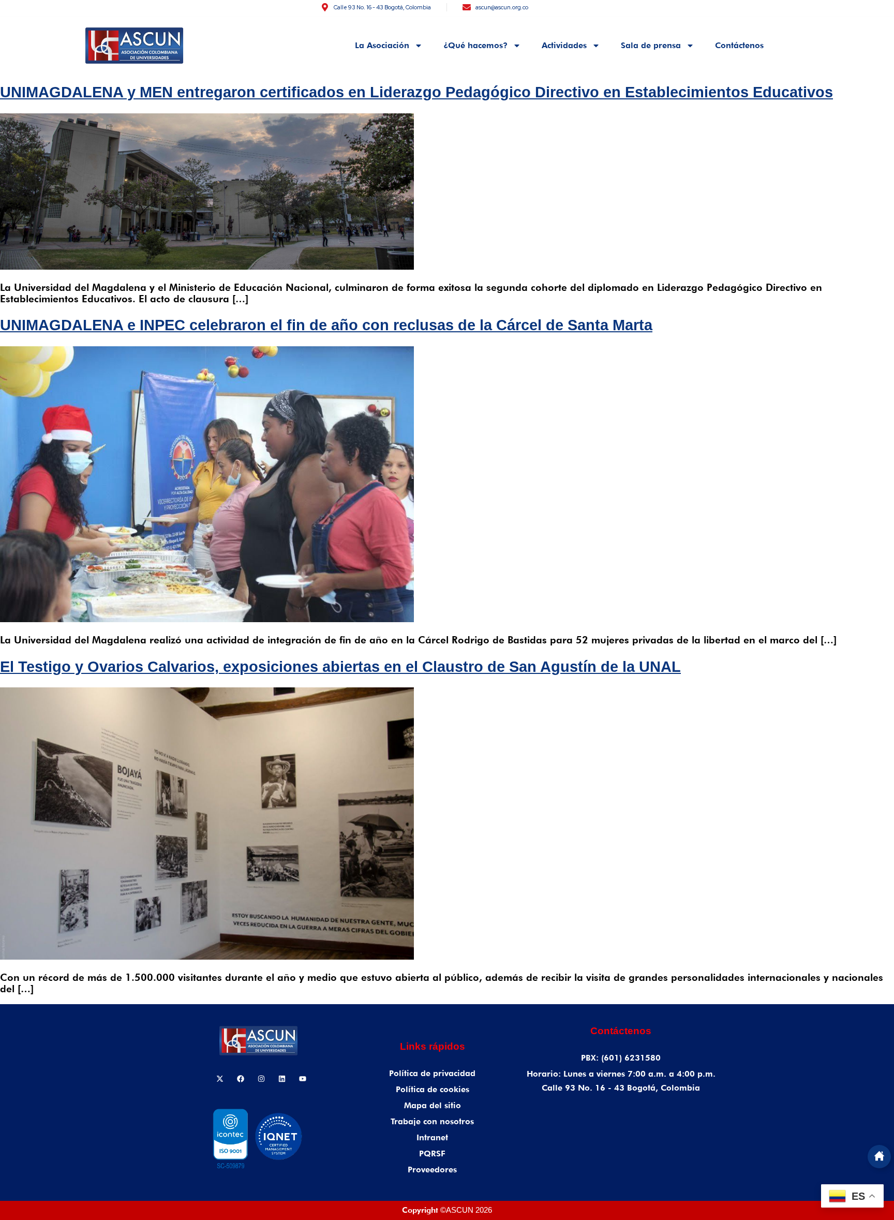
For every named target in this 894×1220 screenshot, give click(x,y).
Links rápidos (432, 1046)
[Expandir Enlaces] (879, 1156)
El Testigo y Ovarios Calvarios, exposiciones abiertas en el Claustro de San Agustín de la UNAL (340, 666)
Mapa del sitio (432, 1105)
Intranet (432, 1137)
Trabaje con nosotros (432, 1121)
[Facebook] (240, 1078)
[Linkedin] (282, 1078)
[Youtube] (302, 1078)
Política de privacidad (432, 1073)
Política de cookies (432, 1089)
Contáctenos (739, 45)
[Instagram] (261, 1078)
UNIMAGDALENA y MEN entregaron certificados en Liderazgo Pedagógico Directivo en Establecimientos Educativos (416, 92)
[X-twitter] (220, 1078)
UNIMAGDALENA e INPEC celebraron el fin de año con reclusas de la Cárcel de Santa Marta (326, 325)
